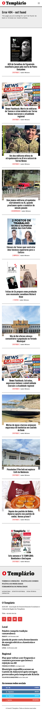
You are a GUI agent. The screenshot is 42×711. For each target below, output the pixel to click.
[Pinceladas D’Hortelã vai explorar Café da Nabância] (21, 454)
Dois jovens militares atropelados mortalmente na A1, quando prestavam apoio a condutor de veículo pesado (21, 204)
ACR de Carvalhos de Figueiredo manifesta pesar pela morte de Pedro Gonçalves (21, 67)
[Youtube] (15, 619)
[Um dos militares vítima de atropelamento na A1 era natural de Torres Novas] (21, 140)
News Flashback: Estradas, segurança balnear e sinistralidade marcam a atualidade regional (21, 383)
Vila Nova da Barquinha (10, 677)
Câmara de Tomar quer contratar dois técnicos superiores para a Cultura (21, 250)
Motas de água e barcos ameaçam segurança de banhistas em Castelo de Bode (21, 428)
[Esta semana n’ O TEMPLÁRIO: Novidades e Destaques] (21, 540)
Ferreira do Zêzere (8, 666)
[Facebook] (4, 619)
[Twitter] (9, 619)
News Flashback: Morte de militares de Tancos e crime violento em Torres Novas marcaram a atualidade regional (21, 112)
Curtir (37, 687)
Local (4, 648)
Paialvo (4, 636)
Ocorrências (16, 211)
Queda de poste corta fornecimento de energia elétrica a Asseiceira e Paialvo (20, 642)
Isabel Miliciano (25, 72)
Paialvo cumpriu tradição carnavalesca (15, 632)
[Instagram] (20, 619)
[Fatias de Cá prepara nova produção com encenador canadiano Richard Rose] (21, 276)
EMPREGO (16, 255)
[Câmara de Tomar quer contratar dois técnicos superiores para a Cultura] (21, 232)
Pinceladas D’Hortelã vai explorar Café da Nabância (21, 470)
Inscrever (36, 700)
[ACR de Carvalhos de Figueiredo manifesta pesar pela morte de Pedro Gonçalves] (21, 49)
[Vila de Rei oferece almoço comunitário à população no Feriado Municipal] (21, 321)
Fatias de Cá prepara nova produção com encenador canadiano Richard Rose (21, 294)
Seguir (37, 691)
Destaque (16, 72)
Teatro (16, 300)
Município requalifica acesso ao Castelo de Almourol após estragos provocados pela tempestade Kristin (20, 672)
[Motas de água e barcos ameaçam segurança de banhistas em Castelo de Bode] (21, 410)
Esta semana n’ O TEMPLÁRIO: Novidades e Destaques (21, 557)
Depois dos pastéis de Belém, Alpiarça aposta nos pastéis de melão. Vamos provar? (21, 514)
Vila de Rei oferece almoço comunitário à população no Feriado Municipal (21, 339)
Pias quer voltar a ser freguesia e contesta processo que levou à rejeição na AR (18, 660)
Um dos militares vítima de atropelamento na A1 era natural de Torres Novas (21, 158)
